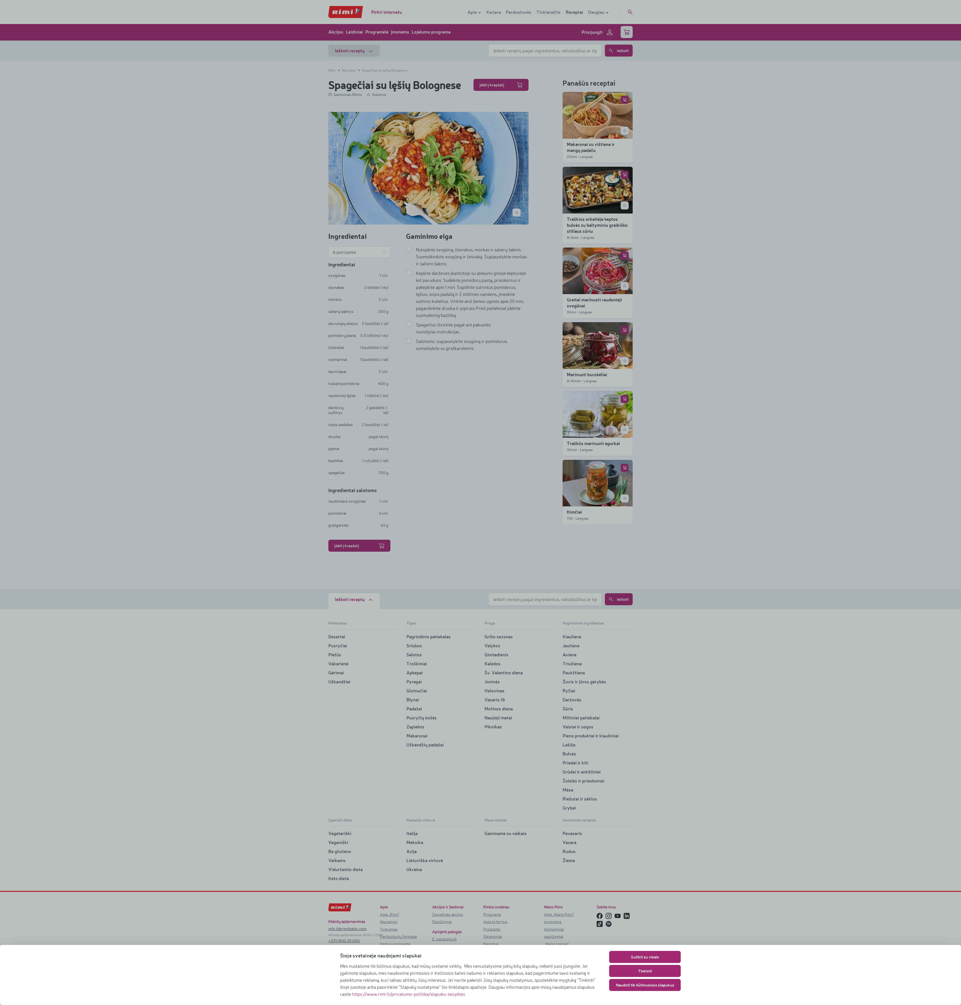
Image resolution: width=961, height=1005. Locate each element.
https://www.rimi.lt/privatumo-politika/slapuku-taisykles (408, 994)
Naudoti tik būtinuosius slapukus (645, 984)
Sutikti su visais (645, 956)
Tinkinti (645, 970)
